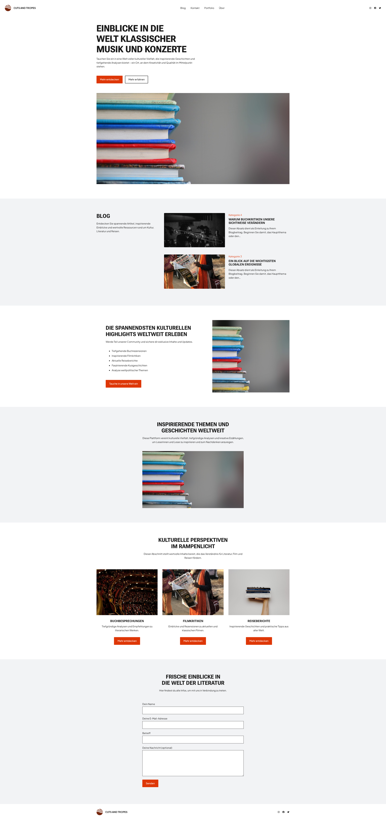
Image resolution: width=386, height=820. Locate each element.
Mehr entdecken (109, 79)
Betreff (146, 733)
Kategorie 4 (235, 214)
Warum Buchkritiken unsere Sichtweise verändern (252, 221)
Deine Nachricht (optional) (157, 747)
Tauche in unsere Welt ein (123, 383)
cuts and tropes (25, 7)
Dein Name (148, 704)
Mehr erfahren (136, 79)
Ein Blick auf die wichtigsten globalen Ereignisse (252, 262)
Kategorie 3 (235, 256)
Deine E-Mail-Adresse (154, 718)
